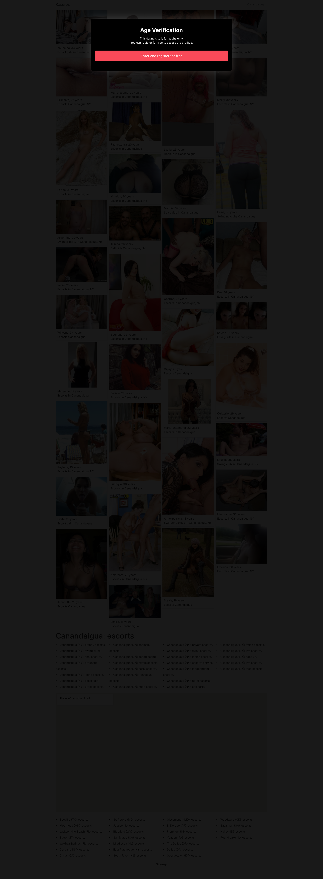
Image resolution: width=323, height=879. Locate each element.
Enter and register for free (161, 56)
